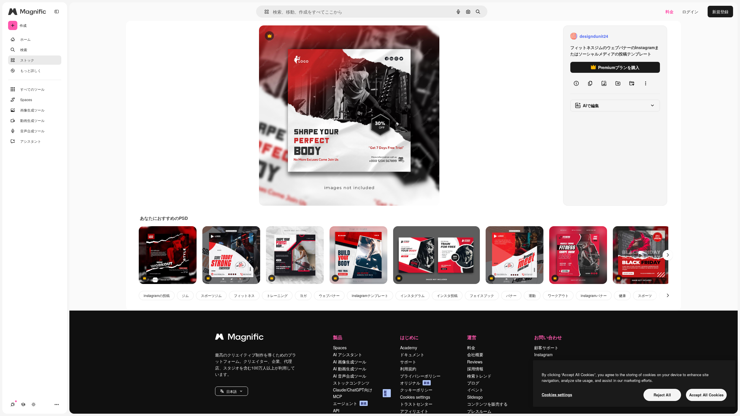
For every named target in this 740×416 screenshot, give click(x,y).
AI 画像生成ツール (349, 362)
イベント (475, 390)
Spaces (340, 347)
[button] (231, 391)
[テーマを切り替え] (33, 404)
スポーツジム (211, 295)
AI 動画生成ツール (349, 369)
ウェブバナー (329, 295)
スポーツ (645, 295)
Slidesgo (475, 397)
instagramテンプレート (370, 295)
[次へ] (668, 255)
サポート (408, 362)
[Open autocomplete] (264, 12)
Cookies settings (415, 397)
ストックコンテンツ (351, 383)
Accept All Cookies (706, 395)
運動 (532, 295)
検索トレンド (479, 376)
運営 (471, 337)
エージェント (350, 403)
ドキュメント (412, 354)
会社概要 (475, 354)
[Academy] (23, 404)
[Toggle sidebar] (56, 11)
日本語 (231, 391)
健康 (622, 295)
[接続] (12, 404)
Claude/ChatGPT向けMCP (360, 393)
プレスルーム (479, 411)
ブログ (473, 383)
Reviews (474, 362)
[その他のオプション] (645, 83)
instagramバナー (594, 295)
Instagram (543, 354)
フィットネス (244, 295)
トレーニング (277, 295)
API (336, 410)
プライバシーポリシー (420, 376)
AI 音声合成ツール (349, 376)
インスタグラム (412, 295)
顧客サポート (546, 347)
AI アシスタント (347, 354)
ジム (185, 295)
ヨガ (303, 295)
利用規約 (408, 369)
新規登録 (720, 11)
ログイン (690, 11)
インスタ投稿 (447, 295)
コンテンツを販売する (487, 404)
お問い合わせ (548, 337)
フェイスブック (482, 295)
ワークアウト (558, 295)
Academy (408, 347)
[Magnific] (239, 338)
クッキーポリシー (416, 390)
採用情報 (475, 369)
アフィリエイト (414, 411)
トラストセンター (416, 404)
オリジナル (299, 36)
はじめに (409, 337)
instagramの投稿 (157, 295)
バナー (511, 295)
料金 (669, 11)
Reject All (662, 395)
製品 (337, 337)
